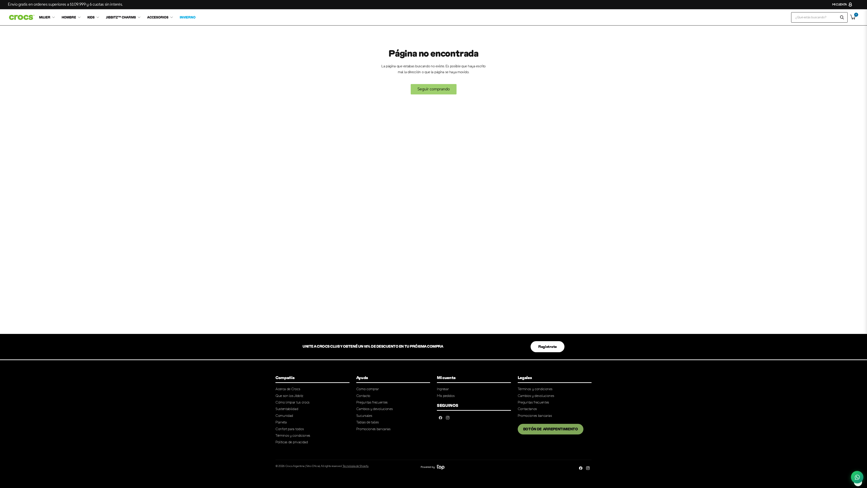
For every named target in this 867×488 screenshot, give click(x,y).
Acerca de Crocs (287, 389)
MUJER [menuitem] (44, 17)
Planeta (281, 422)
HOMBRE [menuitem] (69, 17)
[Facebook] (440, 417)
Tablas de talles (367, 422)
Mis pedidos (445, 396)
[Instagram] (447, 417)
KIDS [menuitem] (91, 17)
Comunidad (284, 415)
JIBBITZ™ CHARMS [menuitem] (121, 17)
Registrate (547, 347)
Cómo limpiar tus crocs (292, 402)
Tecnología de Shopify (355, 466)
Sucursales (364, 415)
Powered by (428, 467)
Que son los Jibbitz (289, 396)
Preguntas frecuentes (372, 402)
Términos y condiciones (292, 435)
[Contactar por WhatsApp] (857, 478)
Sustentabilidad (286, 409)
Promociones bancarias (373, 429)
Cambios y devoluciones (374, 409)
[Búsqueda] (842, 17)
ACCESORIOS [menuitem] (157, 17)
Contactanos (527, 409)
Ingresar (443, 389)
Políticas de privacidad (291, 442)
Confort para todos (289, 429)
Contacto (363, 396)
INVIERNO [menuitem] (188, 17)
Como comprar (367, 389)
